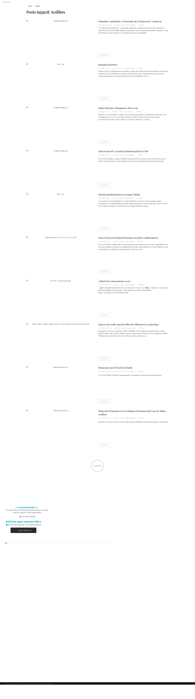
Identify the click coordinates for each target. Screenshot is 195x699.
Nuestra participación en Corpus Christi (119, 194)
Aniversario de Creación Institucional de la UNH (123, 151)
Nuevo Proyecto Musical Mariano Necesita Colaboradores (128, 237)
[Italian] (139, 1)
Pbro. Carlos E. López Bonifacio (126, 25)
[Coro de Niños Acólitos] (12, 6)
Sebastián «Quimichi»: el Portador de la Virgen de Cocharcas (130, 21)
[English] (137, 1)
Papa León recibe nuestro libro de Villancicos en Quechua (128, 324)
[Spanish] (141, 1)
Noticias (141, 25)
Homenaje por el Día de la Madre (115, 367)
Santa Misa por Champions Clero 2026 (118, 108)
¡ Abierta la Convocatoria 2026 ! (114, 281)
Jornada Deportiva (107, 64)
